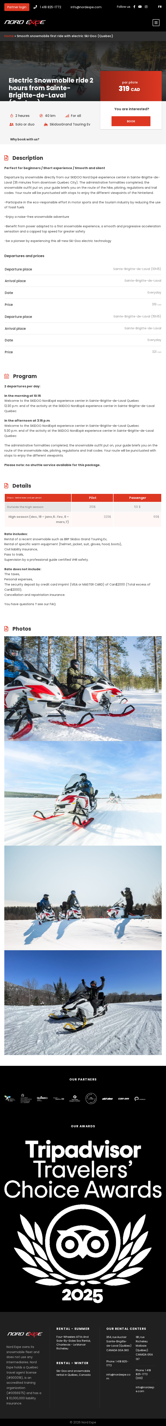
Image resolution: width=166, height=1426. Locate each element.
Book (131, 121)
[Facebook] (134, 7)
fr (160, 7)
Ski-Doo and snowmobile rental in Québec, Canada (73, 1373)
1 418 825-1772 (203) (143, 1374)
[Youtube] (140, 7)
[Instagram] (146, 7)
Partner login (16, 7)
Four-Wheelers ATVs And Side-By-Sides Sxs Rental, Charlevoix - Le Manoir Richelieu (73, 1342)
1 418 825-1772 (50, 7)
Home (9, 36)
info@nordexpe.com (86, 7)
